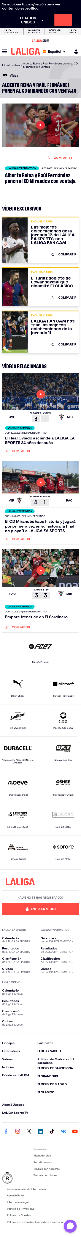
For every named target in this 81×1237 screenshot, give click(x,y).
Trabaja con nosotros (46, 1168)
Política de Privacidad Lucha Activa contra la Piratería (40, 1222)
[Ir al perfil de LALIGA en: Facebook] (6, 1132)
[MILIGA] (74, 51)
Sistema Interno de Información (26, 1189)
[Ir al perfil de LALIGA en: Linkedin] (40, 1132)
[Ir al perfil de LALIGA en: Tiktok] (52, 1132)
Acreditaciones (42, 1162)
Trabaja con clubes (45, 1175)
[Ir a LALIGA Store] (40, 41)
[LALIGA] (25, 51)
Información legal (18, 1202)
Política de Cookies (19, 1215)
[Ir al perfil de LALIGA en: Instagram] (17, 1132)
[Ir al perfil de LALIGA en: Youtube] (75, 1132)
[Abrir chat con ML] (70, 1226)
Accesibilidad (15, 1195)
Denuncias (39, 1149)
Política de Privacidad (20, 1208)
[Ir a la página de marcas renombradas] (17, 1178)
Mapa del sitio (42, 1155)
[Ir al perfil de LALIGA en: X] (29, 1132)
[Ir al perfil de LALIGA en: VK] (63, 1132)
